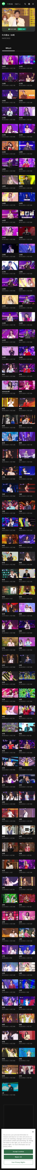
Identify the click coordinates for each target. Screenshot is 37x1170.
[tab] (8, 48)
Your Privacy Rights (18, 1162)
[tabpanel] (18, 576)
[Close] (33, 1132)
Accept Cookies (18, 1151)
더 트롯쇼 (5, 35)
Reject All (18, 1157)
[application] (18, 17)
